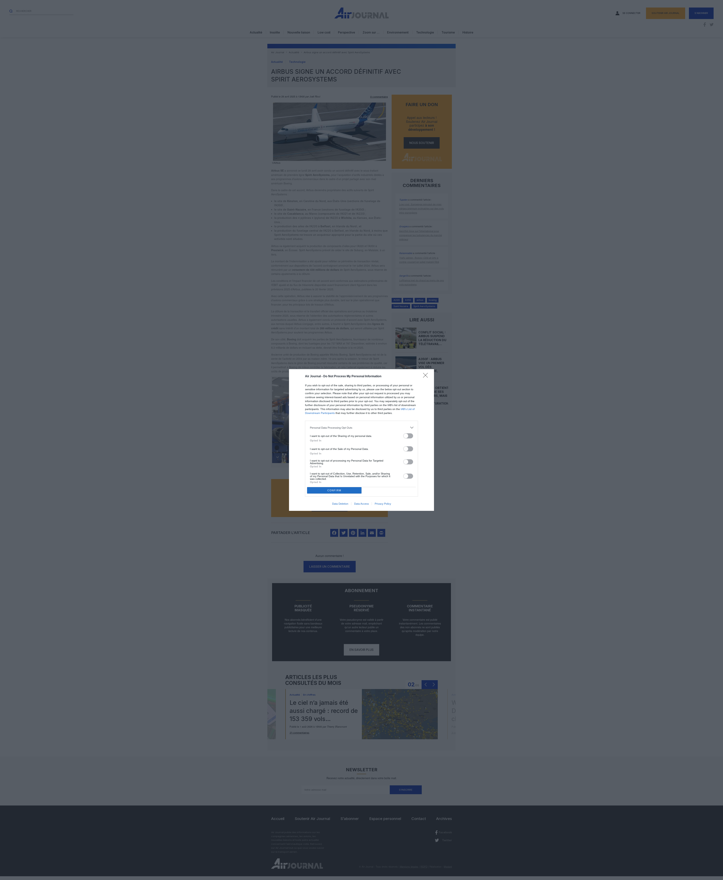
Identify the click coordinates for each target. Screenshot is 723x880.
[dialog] (361, 440)
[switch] (408, 435)
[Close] (426, 376)
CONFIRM (334, 490)
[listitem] (361, 428)
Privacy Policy (383, 503)
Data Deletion (340, 503)
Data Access (361, 503)
